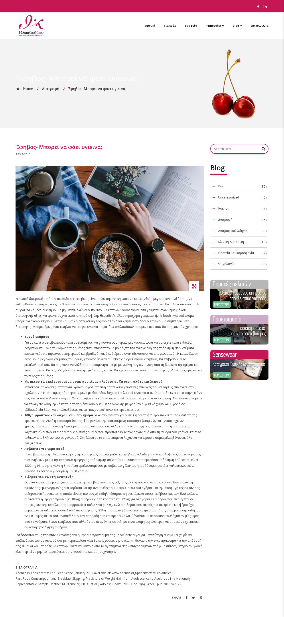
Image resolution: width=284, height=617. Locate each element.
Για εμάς (170, 26)
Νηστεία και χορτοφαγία (236, 253)
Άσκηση (223, 208)
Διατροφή (50, 88)
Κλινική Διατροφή (231, 242)
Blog (236, 26)
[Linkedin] (265, 6)
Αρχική (150, 26)
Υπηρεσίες (213, 26)
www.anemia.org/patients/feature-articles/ (142, 573)
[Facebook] (258, 6)
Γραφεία (191, 26)
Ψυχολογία (226, 264)
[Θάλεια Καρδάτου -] (31, 25)
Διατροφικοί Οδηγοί (233, 230)
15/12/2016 (23, 154)
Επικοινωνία (259, 26)
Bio (220, 186)
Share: (177, 597)
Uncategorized (228, 197)
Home (28, 88)
